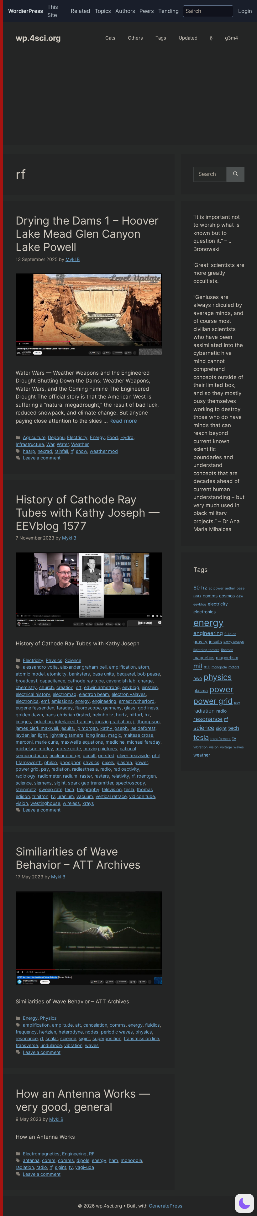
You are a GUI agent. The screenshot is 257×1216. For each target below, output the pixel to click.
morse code (68, 748)
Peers (146, 11)
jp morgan (87, 728)
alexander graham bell (83, 667)
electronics (27, 701)
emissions (62, 701)
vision (22, 803)
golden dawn (29, 714)
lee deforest (142, 728)
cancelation (95, 1025)
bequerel (126, 673)
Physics (54, 660)
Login (245, 11)
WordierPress (25, 11)
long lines (96, 735)
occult (89, 755)
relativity (120, 776)
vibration (73, 1045)
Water (63, 444)
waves (92, 1045)
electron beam (94, 694)
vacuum (84, 796)
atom (143, 667)
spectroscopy (130, 782)
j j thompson (146, 721)
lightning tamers (66, 735)
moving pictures (100, 748)
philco (50, 762)
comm (48, 1160)
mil (197, 666)
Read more (123, 421)
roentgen (146, 776)
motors (233, 667)
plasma (124, 762)
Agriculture (34, 437)
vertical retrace (111, 796)
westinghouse (45, 803)
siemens (43, 782)
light (42, 735)
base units (103, 673)
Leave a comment (41, 457)
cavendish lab (120, 680)
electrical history (33, 694)
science (24, 782)
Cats (110, 38)
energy (82, 701)
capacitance (52, 680)
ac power (216, 588)
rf (72, 451)
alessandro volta (40, 667)
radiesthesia (85, 769)
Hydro (127, 437)
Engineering (74, 1153)
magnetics (203, 657)
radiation (60, 769)
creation (64, 687)
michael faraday (143, 742)
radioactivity (126, 769)
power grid (27, 769)
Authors (125, 11)
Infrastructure (30, 444)
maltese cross (138, 735)
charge (145, 680)
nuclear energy (65, 755)
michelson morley (34, 748)
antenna (31, 1160)
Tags (160, 38)
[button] (244, 1203)
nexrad (45, 451)
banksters (79, 673)
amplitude (62, 1025)
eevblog (130, 687)
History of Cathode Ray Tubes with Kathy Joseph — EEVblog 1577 (88, 512)
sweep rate (50, 789)
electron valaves (129, 694)
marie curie (46, 742)
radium (70, 776)
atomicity (56, 673)
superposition (106, 1038)
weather (201, 754)
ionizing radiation (113, 721)
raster (86, 776)
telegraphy (88, 789)
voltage (226, 747)
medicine (115, 742)
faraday (65, 707)
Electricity (77, 437)
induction (43, 721)
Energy (97, 437)
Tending (168, 11)
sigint (60, 782)
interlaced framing (74, 721)
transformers (220, 739)
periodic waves (117, 1031)
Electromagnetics (41, 1153)
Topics (103, 11)
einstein (150, 687)
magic (114, 735)
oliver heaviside (133, 755)
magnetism (227, 657)
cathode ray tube (86, 680)
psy (45, 769)
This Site (52, 11)
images (23, 721)
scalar (51, 1038)
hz (147, 714)
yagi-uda (84, 1167)
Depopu (56, 437)
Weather (80, 444)
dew (239, 596)
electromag (64, 694)
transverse (27, 1045)
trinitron (40, 796)
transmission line (141, 1038)
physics (91, 762)
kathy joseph (114, 728)
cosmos (227, 595)
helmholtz (102, 714)
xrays (88, 803)
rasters (101, 776)
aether (230, 588)
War (50, 444)
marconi (24, 742)
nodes (91, 1031)
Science (73, 660)
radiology (25, 776)
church (46, 687)
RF (91, 1153)
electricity (218, 603)
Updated (188, 38)
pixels (108, 762)
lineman (227, 650)
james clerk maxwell (37, 728)
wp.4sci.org (38, 38)
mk (207, 666)
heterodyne (71, 1031)
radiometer (49, 776)
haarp (29, 451)
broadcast (26, 680)
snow (81, 451)
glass (129, 707)
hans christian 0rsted (67, 714)
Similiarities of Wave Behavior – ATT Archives (78, 858)
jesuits (67, 728)
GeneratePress (165, 1206)
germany (112, 707)
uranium (65, 796)
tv (53, 796)
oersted (106, 755)
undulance (51, 1045)
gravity (200, 641)
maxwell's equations (81, 742)
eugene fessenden (35, 707)
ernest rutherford (137, 701)
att (78, 1025)
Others (135, 38)
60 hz (200, 587)
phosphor (70, 762)
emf (45, 701)
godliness (148, 707)
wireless (71, 803)
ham (113, 1160)
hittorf (135, 714)
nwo (197, 678)
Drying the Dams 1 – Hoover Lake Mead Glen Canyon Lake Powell (87, 233)
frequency (26, 1031)
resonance (27, 1038)
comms (118, 1025)
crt (78, 687)
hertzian (47, 1031)
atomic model (30, 673)
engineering (104, 701)
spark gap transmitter (90, 782)
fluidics (152, 1025)
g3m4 (231, 38)
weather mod (104, 451)
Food (112, 437)
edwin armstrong (102, 687)
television (112, 789)
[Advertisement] (130, 101)
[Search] (235, 174)
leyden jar (25, 735)
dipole (82, 1160)
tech (69, 789)
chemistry (26, 687)
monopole (131, 1160)
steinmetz (26, 789)
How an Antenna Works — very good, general (83, 1100)
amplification (122, 667)
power (141, 762)
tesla (129, 789)
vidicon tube (142, 796)
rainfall (61, 451)
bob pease (148, 673)
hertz (121, 714)
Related (80, 11)
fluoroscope (88, 707)
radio (105, 769)
